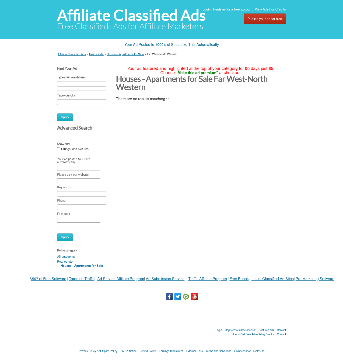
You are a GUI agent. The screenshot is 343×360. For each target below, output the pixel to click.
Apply (65, 117)
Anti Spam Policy (107, 351)
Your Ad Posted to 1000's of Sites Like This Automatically (171, 44)
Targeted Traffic (81, 278)
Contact (281, 330)
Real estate (65, 261)
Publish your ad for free (265, 18)
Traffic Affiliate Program (207, 278)
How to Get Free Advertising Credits (253, 334)
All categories (66, 256)
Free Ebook (239, 278)
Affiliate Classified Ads (131, 15)
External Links (194, 351)
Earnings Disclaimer (171, 351)
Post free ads (266, 330)
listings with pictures (75, 149)
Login (207, 9)
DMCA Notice (128, 351)
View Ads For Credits (270, 9)
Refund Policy (148, 351)
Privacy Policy (87, 351)
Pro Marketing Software (315, 278)
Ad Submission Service (165, 278)
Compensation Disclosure (249, 351)
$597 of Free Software (48, 278)
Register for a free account (232, 9)
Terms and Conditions (218, 351)
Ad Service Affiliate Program (120, 278)
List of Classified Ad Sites (273, 278)
